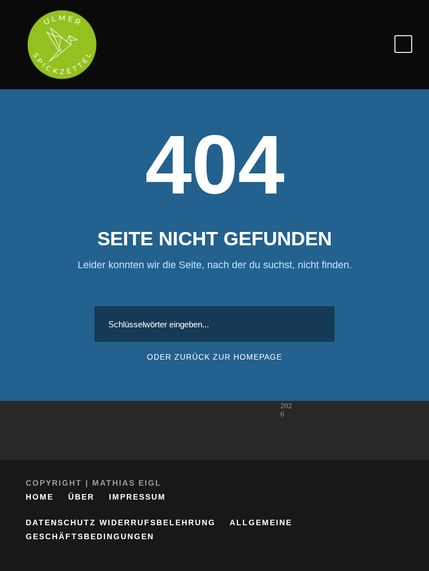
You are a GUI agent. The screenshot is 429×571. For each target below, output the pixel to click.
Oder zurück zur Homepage (214, 356)
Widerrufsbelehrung (157, 522)
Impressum (137, 496)
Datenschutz (61, 522)
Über (81, 496)
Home (40, 496)
